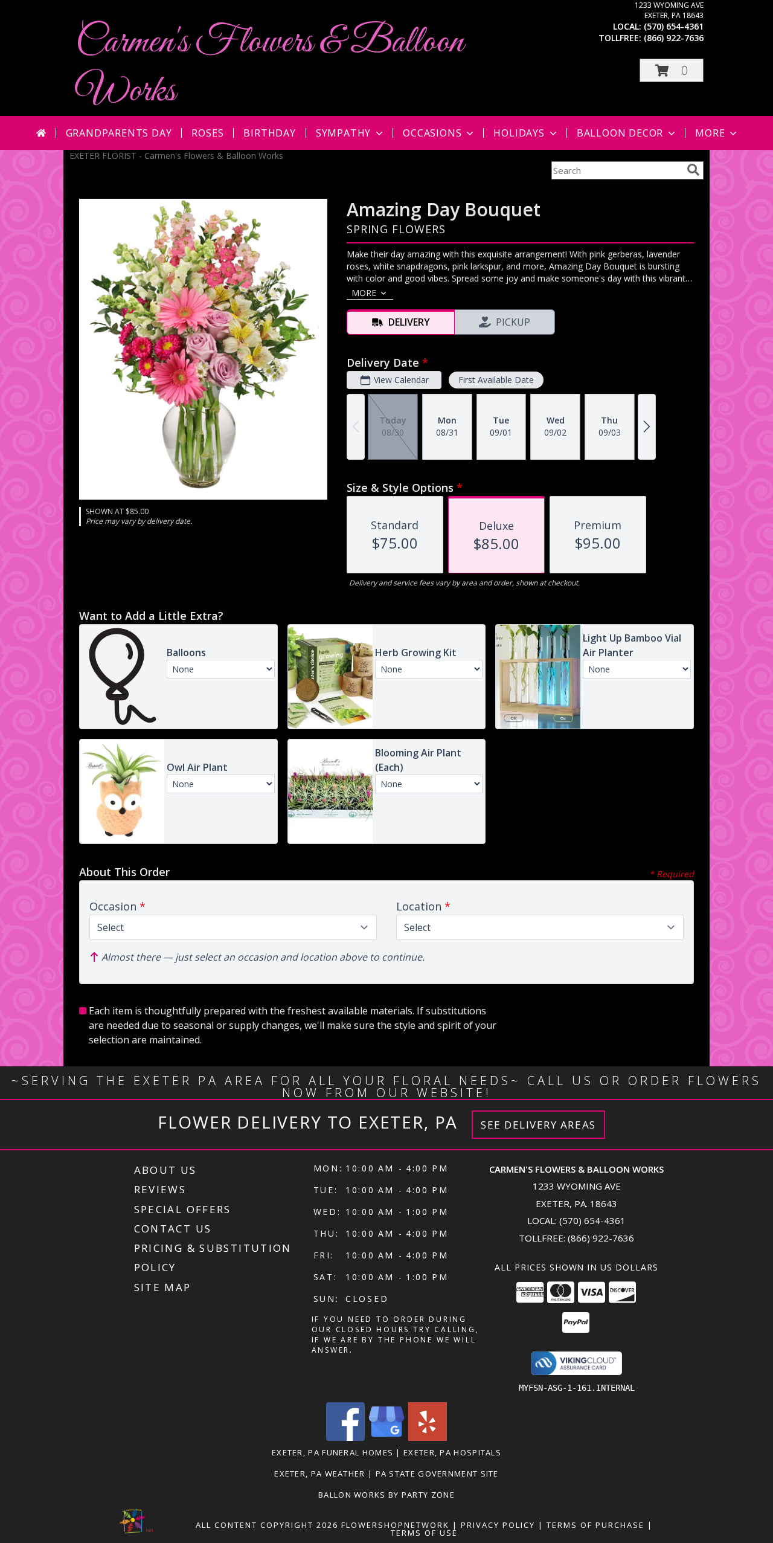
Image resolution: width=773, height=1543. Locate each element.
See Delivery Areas (538, 1125)
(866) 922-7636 (674, 37)
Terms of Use (424, 1532)
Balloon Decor (620, 133)
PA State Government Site (437, 1473)
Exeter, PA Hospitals (452, 1452)
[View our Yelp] (427, 1437)
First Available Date (496, 379)
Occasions (432, 133)
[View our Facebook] (345, 1437)
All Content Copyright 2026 (267, 1524)
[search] (693, 169)
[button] (672, 70)
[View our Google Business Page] (386, 1437)
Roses (207, 133)
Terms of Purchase (595, 1524)
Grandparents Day (119, 133)
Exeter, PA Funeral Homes (332, 1452)
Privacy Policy (498, 1524)
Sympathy (343, 133)
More (710, 133)
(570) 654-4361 (674, 26)
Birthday (269, 133)
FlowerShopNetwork (395, 1524)
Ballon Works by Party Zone (386, 1494)
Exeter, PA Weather (319, 1473)
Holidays (518, 133)
